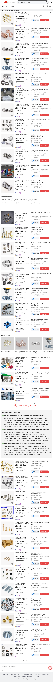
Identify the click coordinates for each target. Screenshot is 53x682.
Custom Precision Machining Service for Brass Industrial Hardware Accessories (22, 461)
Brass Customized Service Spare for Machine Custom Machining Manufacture (22, 212)
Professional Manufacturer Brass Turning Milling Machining (21, 599)
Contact (37, 676)
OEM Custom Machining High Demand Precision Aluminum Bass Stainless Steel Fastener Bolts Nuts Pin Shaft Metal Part (22, 507)
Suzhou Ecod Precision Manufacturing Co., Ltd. (38, 135)
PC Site (43, 674)
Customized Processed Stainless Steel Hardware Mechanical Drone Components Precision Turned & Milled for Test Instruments (22, 568)
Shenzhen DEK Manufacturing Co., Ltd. (41, 358)
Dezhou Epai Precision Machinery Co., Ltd (40, 569)
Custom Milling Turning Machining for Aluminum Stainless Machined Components (22, 358)
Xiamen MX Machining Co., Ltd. (40, 388)
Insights (48, 674)
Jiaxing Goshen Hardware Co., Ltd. (41, 13)
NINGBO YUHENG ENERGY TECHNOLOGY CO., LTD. (38, 614)
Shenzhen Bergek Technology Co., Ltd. (40, 166)
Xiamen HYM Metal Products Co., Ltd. (40, 213)
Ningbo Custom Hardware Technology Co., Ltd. (38, 492)
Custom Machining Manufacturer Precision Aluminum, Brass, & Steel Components (22, 258)
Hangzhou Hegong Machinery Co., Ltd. (40, 373)
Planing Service (32, 203)
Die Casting (9, 203)
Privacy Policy (30, 676)
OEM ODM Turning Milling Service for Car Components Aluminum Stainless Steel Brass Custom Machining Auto (22, 89)
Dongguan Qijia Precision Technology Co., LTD (38, 584)
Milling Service (43, 199)
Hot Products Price (15, 674)
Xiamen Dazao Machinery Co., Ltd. (41, 28)
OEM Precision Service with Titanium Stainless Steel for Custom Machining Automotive (22, 150)
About (15, 676)
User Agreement (22, 676)
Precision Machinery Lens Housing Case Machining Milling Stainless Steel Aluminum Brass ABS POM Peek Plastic (22, 388)
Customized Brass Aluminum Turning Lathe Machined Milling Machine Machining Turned (22, 28)
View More (26, 661)
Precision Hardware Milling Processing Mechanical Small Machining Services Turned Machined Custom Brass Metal (22, 43)
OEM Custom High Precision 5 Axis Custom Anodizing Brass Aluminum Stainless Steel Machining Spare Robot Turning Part (22, 273)
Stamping (7, 199)
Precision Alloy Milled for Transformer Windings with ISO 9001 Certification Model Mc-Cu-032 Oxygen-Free (22, 523)
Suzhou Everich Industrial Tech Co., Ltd (41, 74)
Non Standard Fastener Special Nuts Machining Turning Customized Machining (22, 13)
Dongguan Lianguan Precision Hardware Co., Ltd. (39, 462)
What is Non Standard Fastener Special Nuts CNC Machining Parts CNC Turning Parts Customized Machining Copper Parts (7, 352)
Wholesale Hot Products (27, 674)
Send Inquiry (19, 22)
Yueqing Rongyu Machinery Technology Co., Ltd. (39, 553)
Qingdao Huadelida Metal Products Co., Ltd (41, 538)
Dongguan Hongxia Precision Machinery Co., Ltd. (39, 44)
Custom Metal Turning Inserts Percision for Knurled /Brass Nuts (21, 553)
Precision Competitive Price (20, 538)
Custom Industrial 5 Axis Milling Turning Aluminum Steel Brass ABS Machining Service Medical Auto (22, 181)
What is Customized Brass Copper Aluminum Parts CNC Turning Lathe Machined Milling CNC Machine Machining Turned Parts (21, 352)
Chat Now (36, 20)
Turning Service (32, 199)
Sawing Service (43, 203)
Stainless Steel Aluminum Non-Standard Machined (22, 477)
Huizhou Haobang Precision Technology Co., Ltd (39, 508)
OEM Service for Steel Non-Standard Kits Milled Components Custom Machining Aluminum (22, 59)
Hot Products (6, 674)
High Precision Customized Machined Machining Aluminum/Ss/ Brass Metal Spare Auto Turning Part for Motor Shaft (22, 228)
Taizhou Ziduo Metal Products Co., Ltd (41, 477)
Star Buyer (37, 674)
